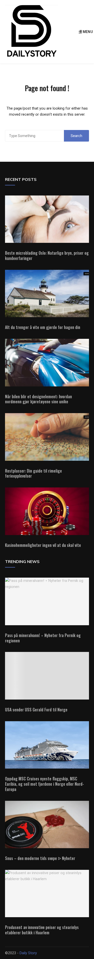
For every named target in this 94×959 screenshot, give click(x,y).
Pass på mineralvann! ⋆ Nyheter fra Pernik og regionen (43, 638)
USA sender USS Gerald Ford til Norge (36, 710)
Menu (87, 32)
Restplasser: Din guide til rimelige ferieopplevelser (33, 473)
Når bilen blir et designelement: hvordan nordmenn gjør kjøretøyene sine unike (38, 399)
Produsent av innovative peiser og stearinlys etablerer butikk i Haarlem (42, 930)
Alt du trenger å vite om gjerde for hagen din (42, 327)
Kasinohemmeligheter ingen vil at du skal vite (43, 545)
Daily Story (28, 953)
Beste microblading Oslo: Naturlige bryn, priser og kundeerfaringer (47, 255)
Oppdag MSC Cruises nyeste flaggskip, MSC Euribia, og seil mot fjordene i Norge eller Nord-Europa (44, 784)
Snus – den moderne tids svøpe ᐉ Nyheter (40, 858)
